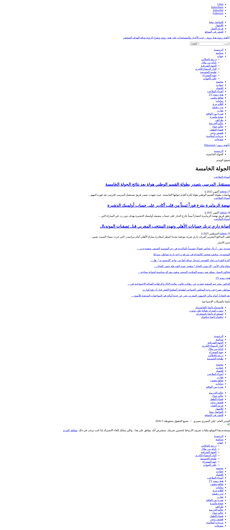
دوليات (219, 100)
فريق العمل (216, 28)
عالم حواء (217, 126)
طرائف (219, 120)
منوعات (219, 139)
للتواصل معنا (216, 22)
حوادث (219, 84)
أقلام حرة (218, 104)
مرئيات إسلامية (214, 136)
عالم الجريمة (216, 123)
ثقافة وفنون (216, 97)
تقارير (220, 110)
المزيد (66, 430)
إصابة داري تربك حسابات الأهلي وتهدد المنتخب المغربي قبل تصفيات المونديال (165, 226)
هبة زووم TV (216, 94)
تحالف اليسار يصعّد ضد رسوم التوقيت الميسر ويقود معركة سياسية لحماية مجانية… (184, 272)
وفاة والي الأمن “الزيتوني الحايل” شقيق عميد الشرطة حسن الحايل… (192, 266)
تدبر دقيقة (217, 107)
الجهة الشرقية (209, 65)
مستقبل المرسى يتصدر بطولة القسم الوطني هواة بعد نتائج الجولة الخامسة (167, 184)
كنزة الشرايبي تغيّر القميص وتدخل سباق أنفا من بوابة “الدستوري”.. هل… (190, 260)
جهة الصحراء (209, 75)
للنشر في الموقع (214, 31)
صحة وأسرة (216, 116)
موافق (73, 430)
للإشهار (219, 25)
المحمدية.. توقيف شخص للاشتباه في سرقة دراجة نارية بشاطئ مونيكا (191, 254)
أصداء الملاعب (215, 91)
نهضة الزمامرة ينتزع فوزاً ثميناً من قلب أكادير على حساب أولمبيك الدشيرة (168, 205)
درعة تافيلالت (209, 59)
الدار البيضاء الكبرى (206, 68)
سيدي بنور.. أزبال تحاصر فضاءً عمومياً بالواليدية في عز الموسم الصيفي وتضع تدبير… (183, 248)
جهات (220, 56)
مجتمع (219, 81)
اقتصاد (219, 88)
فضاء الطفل (216, 129)
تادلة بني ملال (209, 62)
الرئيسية (218, 49)
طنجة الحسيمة (208, 72)
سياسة (219, 53)
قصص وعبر (216, 132)
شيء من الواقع (214, 113)
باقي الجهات (210, 78)
